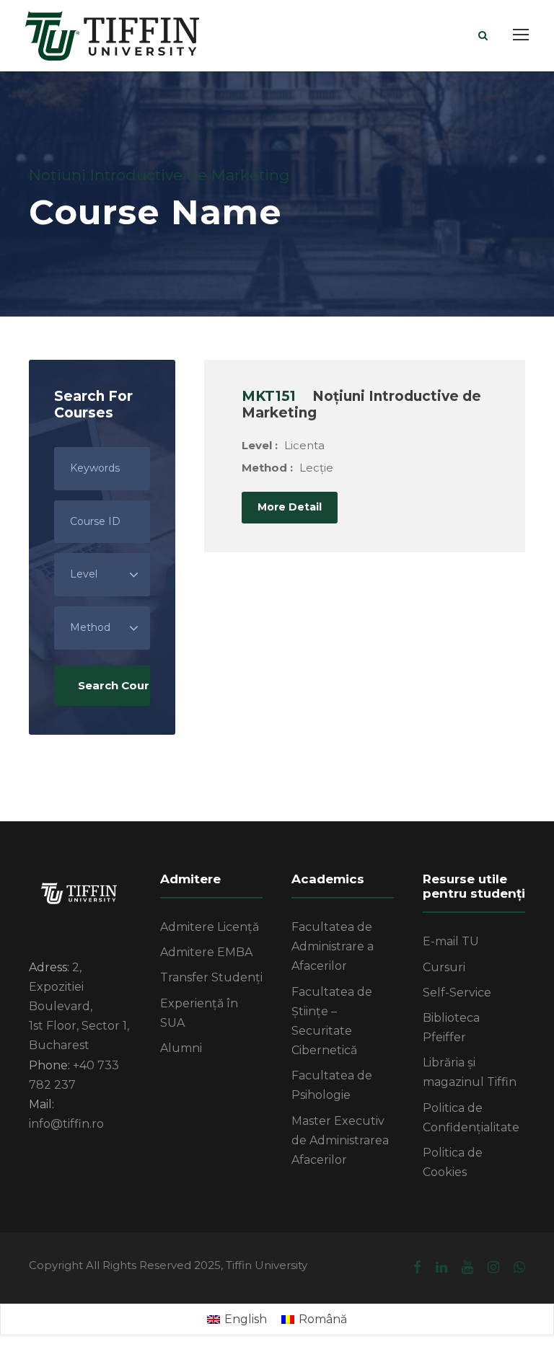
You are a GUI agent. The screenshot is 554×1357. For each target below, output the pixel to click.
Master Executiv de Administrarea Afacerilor (340, 1140)
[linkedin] (441, 1267)
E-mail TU (451, 941)
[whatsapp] (519, 1267)
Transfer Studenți (211, 977)
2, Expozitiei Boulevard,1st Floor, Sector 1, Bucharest (79, 1006)
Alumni (181, 1048)
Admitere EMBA (206, 952)
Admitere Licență (209, 927)
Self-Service (457, 992)
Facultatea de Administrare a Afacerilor (332, 946)
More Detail (290, 506)
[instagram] (493, 1267)
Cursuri (444, 967)
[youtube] (467, 1267)
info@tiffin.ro (66, 1124)
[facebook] (417, 1267)
